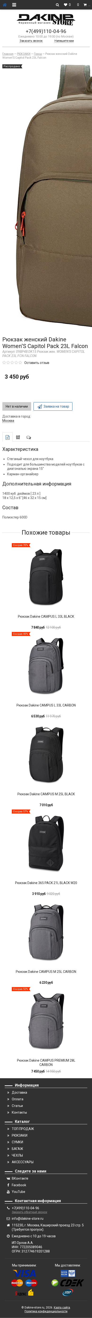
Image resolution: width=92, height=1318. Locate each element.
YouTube (18, 1192)
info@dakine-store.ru (27, 1218)
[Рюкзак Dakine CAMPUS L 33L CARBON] (46, 666)
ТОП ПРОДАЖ (23, 1129)
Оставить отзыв (36, 363)
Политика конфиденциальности (46, 1311)
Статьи (17, 1106)
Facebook (19, 1185)
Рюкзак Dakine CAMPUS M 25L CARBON (46, 972)
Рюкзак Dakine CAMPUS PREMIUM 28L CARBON (46, 1063)
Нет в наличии (17, 406)
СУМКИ (17, 1142)
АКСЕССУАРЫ (22, 1162)
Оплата (17, 1099)
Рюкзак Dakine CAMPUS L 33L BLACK (46, 616)
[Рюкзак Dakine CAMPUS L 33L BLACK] (46, 577)
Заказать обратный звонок (29, 1212)
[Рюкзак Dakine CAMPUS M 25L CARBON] (46, 932)
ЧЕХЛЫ (17, 1155)
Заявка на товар (56, 406)
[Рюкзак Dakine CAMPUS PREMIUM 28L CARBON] (46, 1021)
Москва (8, 421)
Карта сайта (62, 1307)
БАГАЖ (17, 1149)
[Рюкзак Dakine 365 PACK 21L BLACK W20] (46, 844)
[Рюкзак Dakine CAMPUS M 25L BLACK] (46, 755)
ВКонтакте (20, 1178)
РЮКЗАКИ (19, 1135)
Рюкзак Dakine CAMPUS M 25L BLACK (46, 794)
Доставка (19, 1092)
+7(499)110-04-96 (46, 31)
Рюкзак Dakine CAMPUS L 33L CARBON (46, 705)
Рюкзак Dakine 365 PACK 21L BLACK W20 (46, 883)
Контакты (19, 1112)
